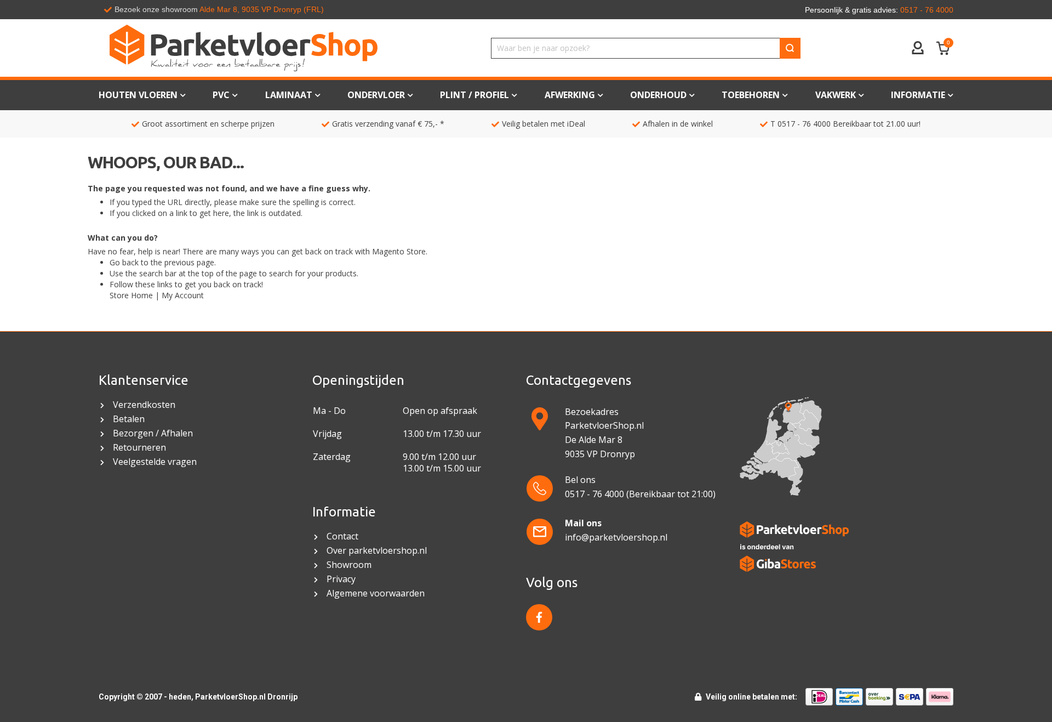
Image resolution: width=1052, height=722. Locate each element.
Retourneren (139, 447)
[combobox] (646, 48)
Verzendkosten (144, 405)
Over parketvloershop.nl (377, 550)
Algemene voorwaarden (377, 593)
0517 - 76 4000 (804, 123)
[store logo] (244, 48)
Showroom (349, 565)
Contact (342, 536)
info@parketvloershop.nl (616, 537)
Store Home (131, 295)
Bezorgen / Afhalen (153, 433)
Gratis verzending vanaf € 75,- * (388, 123)
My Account (183, 295)
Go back (124, 262)
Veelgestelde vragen (155, 462)
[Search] (790, 48)
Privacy (341, 579)
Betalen (129, 419)
